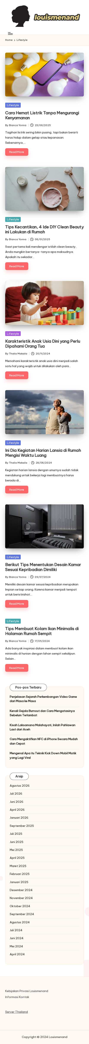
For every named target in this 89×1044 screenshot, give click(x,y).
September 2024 (22, 914)
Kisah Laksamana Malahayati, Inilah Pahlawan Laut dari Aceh (42, 727)
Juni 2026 (16, 802)
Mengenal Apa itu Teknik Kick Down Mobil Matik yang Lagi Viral (43, 755)
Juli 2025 (16, 834)
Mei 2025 (16, 850)
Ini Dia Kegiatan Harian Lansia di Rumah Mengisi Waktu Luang (43, 453)
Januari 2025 (19, 882)
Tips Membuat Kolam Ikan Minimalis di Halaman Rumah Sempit (42, 631)
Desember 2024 (21, 890)
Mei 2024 (16, 946)
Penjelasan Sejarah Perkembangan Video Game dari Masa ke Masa (43, 699)
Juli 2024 (16, 930)
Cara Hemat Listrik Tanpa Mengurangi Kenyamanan (42, 115)
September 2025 (22, 826)
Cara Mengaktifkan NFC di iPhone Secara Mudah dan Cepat (44, 741)
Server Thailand (16, 1012)
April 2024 (17, 954)
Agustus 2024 (20, 922)
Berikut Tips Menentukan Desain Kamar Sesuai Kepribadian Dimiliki (43, 567)
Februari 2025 (20, 874)
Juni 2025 (16, 842)
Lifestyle (13, 105)
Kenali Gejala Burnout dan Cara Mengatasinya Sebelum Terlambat (42, 713)
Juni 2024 (17, 938)
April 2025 (17, 858)
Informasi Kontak (17, 997)
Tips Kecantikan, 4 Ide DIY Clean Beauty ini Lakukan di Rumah (44, 229)
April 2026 (17, 810)
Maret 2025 (18, 866)
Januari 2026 (19, 818)
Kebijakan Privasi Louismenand (26, 991)
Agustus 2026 (20, 786)
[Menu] (10, 33)
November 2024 (21, 898)
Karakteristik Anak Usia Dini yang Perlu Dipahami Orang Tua (42, 344)
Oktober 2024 (20, 906)
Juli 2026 (16, 793)
